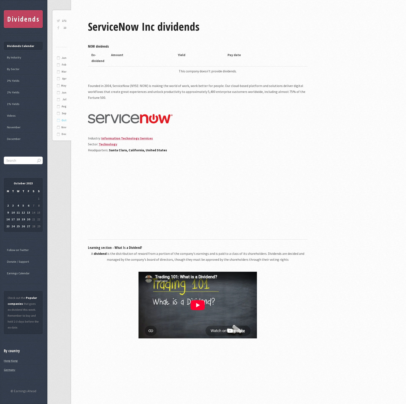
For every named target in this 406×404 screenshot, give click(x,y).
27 (28, 226)
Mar (64, 71)
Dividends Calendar (20, 46)
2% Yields (13, 92)
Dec (64, 134)
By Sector (13, 69)
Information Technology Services (127, 138)
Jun (64, 92)
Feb (64, 64)
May (63, 85)
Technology (108, 144)
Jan (64, 58)
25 (18, 226)
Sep (64, 113)
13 (28, 212)
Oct (64, 120)
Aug (64, 106)
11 (18, 212)
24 (13, 226)
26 (23, 226)
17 (13, 219)
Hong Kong (11, 361)
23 (64, 27)
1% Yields (13, 104)
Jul (64, 99)
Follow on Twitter (18, 250)
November (14, 127)
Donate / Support (18, 261)
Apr (64, 78)
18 (18, 219)
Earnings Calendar (18, 273)
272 (64, 20)
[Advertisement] (197, 192)
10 (13, 212)
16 (8, 219)
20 (28, 219)
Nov (63, 127)
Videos (11, 115)
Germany (9, 370)
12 (23, 212)
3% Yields (13, 81)
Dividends (23, 18)
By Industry (14, 57)
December (14, 139)
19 (23, 219)
